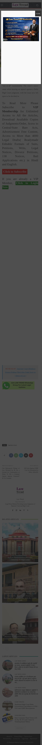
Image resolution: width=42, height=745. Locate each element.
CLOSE (38, 13)
